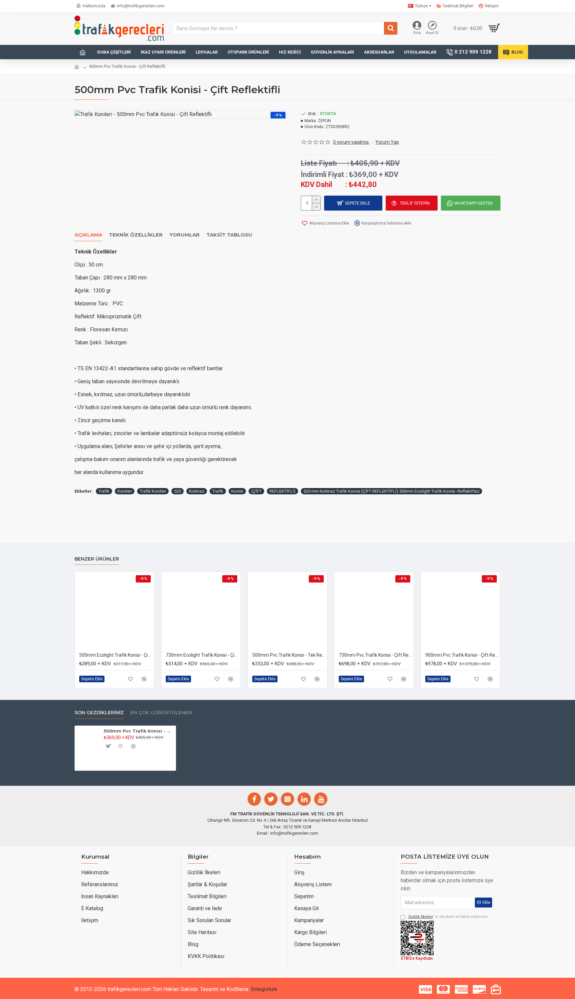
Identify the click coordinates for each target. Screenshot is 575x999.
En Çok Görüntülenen (161, 713)
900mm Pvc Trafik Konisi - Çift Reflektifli (461, 655)
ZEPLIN (324, 120)
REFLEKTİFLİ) (282, 491)
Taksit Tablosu (229, 235)
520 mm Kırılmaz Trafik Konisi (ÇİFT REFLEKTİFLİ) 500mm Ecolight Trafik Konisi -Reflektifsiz (391, 491)
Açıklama (88, 235)
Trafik (103, 491)
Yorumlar (184, 235)
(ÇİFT (256, 491)
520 (177, 491)
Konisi (237, 491)
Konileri (124, 491)
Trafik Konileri (153, 491)
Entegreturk (264, 989)
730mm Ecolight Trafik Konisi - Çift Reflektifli (202, 655)
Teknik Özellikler (136, 235)
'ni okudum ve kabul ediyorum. (448, 917)
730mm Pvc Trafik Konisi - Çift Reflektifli (375, 655)
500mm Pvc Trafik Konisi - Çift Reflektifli (138, 731)
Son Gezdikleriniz (99, 713)
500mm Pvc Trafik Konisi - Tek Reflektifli (288, 655)
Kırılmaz (196, 491)
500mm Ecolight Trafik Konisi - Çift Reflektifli (115, 655)
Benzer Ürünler (97, 559)
